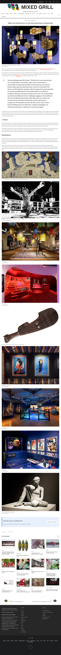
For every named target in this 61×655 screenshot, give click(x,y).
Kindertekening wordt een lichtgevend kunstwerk (42, 601)
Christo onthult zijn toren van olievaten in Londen (52, 552)
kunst (3, 13)
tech (48, 13)
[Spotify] (54, 1)
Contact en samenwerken (47, 612)
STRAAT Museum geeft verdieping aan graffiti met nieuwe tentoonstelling (51, 574)
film (37, 13)
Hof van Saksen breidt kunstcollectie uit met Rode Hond (23, 591)
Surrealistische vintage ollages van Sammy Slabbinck (23, 574)
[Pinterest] (50, 1)
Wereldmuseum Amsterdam (45, 68)
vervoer (3, 16)
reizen (15, 13)
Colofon (44, 613)
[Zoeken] (57, 1)
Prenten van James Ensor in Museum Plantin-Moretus (36, 591)
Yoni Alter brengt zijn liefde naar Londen (8, 572)
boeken (40, 13)
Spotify (12, 612)
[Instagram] (46, 1)
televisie (23, 630)
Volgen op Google (53, 521)
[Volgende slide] (58, 536)
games (44, 13)
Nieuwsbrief (44, 618)
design (11, 13)
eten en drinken (21, 13)
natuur (22, 628)
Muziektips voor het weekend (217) (16, 601)
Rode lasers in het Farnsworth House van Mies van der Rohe (52, 590)
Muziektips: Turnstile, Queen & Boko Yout (9, 620)
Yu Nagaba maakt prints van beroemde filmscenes (7, 591)
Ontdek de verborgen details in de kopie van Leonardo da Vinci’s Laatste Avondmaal (8, 553)
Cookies (44, 615)
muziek (7, 13)
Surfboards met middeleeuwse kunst (22, 556)
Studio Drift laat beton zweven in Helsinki (37, 572)
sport (52, 13)
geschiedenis (18, 75)
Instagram (8, 612)
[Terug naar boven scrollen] (30, 647)
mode (33, 13)
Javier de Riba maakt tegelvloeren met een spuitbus (37, 553)
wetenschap (23, 631)
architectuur (28, 13)
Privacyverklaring (46, 617)
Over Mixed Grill (45, 610)
